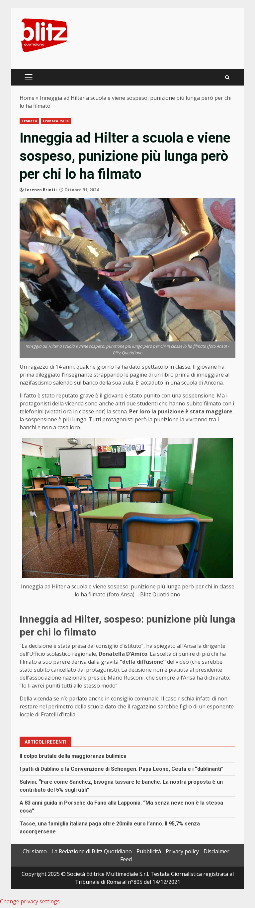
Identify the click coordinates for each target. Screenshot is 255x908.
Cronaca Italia (56, 121)
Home (27, 97)
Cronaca (29, 121)
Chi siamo (35, 851)
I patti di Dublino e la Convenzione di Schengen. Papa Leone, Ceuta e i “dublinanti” (121, 769)
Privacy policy (182, 851)
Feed (126, 859)
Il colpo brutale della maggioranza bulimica (73, 756)
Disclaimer (216, 851)
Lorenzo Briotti (41, 190)
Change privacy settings (30, 901)
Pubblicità (148, 851)
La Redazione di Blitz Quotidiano (91, 851)
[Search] (227, 77)
